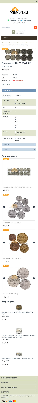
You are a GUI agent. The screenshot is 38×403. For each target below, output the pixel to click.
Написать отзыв (7, 66)
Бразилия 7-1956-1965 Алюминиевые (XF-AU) (17, 187)
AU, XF (6, 159)
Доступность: (6, 80)
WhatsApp (14, 20)
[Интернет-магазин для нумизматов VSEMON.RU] (19, 10)
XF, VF (5, 49)
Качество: (5, 75)
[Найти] (35, 27)
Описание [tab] (6, 144)
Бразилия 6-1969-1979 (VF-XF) (12, 223)
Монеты (4, 45)
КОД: (3, 77)
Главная (4, 43)
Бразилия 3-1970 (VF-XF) (10, 294)
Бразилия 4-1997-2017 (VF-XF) (12, 258)
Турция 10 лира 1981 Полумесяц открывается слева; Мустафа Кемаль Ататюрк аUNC (18, 336)
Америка (21, 43)
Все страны (12, 43)
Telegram (27, 20)
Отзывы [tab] (5, 149)
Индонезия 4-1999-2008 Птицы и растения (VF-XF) (17, 358)
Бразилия (29, 43)
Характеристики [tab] (8, 90)
